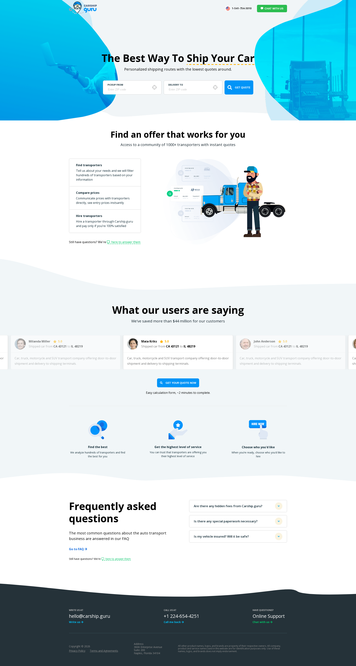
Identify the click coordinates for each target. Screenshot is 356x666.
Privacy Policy (77, 650)
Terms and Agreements (104, 650)
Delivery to (175, 85)
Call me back (173, 622)
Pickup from (115, 85)
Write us (75, 622)
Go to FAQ (77, 549)
